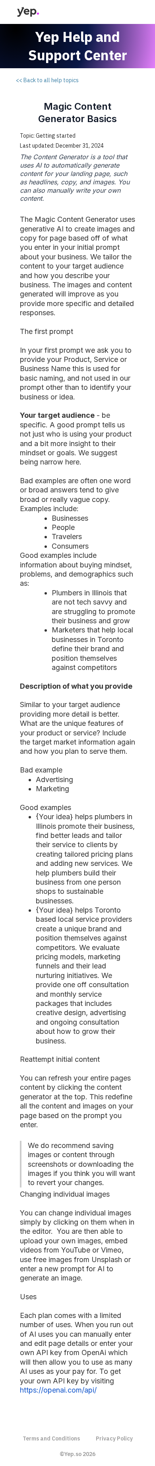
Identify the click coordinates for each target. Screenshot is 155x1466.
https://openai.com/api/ (58, 1390)
